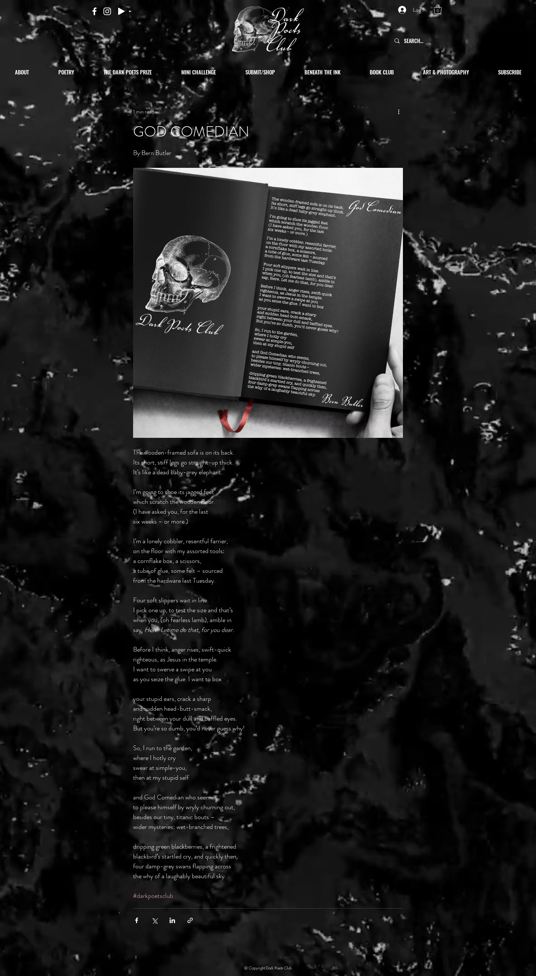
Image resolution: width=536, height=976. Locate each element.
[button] (438, 9)
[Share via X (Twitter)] (154, 920)
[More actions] (398, 111)
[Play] (121, 11)
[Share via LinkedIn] (172, 920)
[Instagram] (107, 11)
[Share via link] (190, 920)
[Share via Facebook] (136, 920)
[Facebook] (94, 11)
